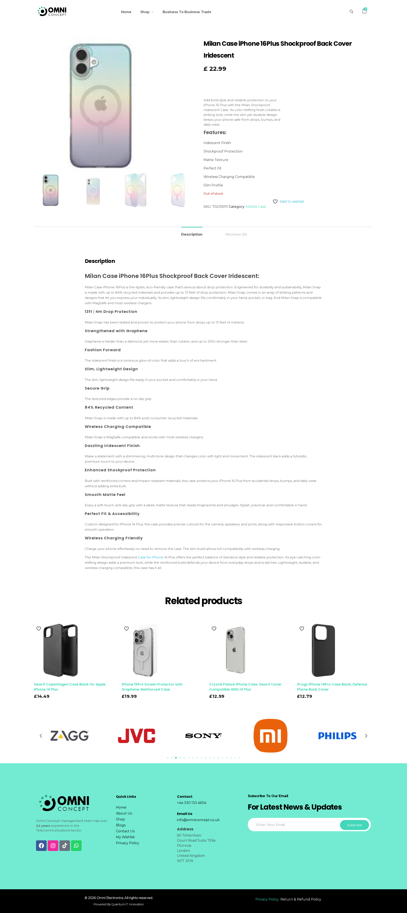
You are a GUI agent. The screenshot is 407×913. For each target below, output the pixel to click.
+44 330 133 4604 (191, 803)
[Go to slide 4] (180, 758)
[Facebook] (41, 845)
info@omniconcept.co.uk (198, 820)
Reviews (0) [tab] (236, 234)
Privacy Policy (267, 899)
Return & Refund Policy (300, 899)
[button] (40, 735)
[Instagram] (53, 845)
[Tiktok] (64, 845)
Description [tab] (191, 234)
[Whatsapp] (76, 845)
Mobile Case (256, 207)
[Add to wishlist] (39, 628)
